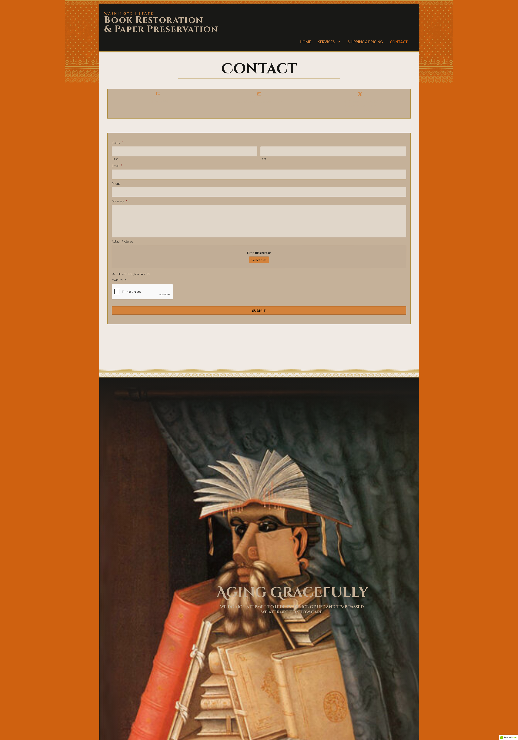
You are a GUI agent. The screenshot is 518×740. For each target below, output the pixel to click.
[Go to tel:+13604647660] (158, 99)
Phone (116, 183)
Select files (259, 260)
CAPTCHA (119, 280)
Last (263, 158)
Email (117, 166)
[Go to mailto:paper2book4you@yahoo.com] (259, 99)
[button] (339, 42)
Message (119, 201)
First (115, 158)
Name (117, 142)
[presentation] (142, 292)
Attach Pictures (122, 241)
